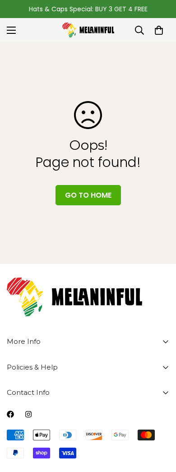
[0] (158, 30)
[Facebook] (10, 414)
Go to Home (88, 195)
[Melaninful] (88, 30)
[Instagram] (28, 414)
